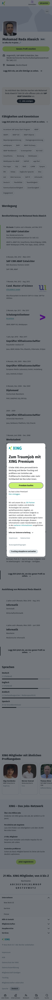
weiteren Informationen (23, 525)
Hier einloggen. (14, 494)
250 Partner (30, 503)
